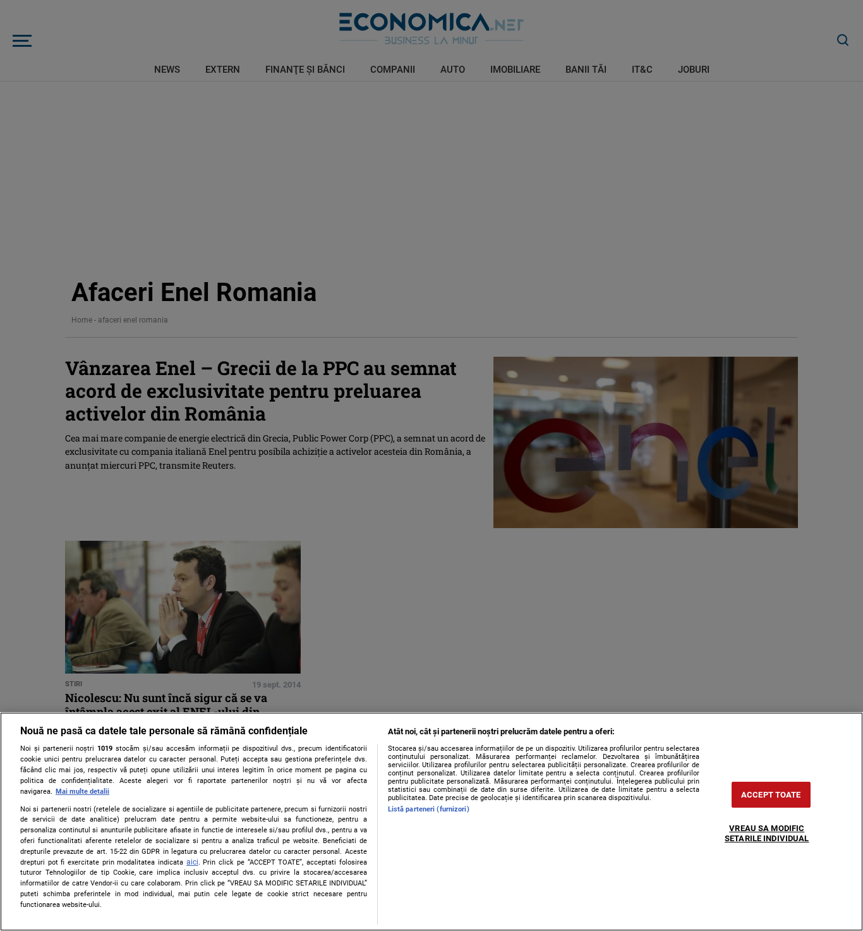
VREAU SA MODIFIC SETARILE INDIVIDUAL (767, 834)
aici (192, 862)
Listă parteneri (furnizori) (428, 809)
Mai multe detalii (82, 791)
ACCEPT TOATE (771, 794)
